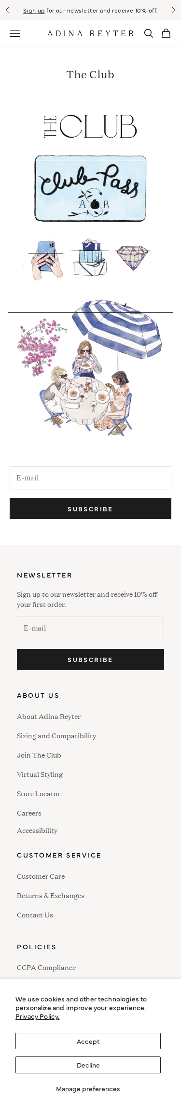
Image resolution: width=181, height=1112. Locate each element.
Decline (88, 1065)
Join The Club (39, 754)
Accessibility (37, 829)
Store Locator (38, 793)
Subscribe (90, 508)
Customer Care (41, 876)
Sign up (33, 10)
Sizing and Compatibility (56, 735)
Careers (29, 812)
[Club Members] (133, 267)
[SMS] (45, 267)
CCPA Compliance (46, 967)
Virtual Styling (40, 774)
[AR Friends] (90, 375)
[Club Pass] (92, 188)
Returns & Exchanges (50, 895)
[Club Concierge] (90, 267)
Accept (88, 1041)
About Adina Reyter (49, 716)
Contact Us (35, 914)
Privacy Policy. (37, 1016)
